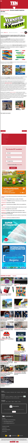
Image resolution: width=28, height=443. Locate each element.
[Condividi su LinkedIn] (5, 32)
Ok (17, 441)
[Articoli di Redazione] (25, 33)
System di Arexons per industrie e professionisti (20, 352)
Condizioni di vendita (5, 426)
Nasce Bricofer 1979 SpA (8, 202)
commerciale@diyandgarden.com (8, 423)
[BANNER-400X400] (7, 59)
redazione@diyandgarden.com (8, 421)
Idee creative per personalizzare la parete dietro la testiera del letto (13, 197)
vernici (14, 276)
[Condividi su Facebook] (4, 32)
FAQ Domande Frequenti (6, 429)
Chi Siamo (4, 418)
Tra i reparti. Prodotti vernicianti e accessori (6, 384)
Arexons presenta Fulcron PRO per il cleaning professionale (7, 362)
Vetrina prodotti (5, 10)
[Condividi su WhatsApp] (7, 32)
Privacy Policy (4, 431)
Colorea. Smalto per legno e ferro (6, 294)
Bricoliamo (21, 435)
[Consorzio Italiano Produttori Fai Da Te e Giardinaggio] (20, 59)
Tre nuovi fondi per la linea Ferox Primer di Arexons (20, 307)
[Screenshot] (14, 169)
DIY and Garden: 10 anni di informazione (8, 419)
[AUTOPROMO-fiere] (7, 74)
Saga (8, 435)
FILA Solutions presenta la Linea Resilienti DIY (20, 373)
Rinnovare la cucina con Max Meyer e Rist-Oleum (7, 329)
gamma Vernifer (13, 92)
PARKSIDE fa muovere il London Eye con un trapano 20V (13, 200)
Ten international (14, 435)
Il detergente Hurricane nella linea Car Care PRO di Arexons (7, 319)
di (22, 32)
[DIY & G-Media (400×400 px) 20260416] (21, 341)
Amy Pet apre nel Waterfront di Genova (10, 217)
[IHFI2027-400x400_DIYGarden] (14, 268)
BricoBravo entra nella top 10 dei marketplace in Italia (12, 210)
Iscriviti (14, 411)
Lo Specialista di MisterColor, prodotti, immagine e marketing (20, 319)
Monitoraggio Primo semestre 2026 (9, 208)
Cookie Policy (13, 441)
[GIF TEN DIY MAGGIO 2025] (20, 74)
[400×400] (7, 308)
